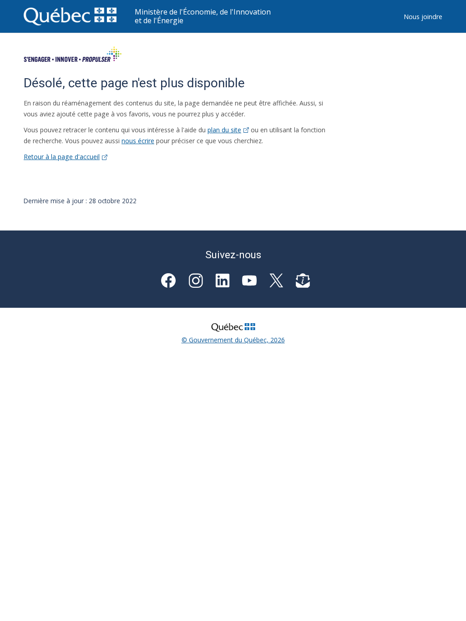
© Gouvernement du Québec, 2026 (233, 340)
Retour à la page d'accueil (62, 156)
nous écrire (138, 140)
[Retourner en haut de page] (446, 601)
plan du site (224, 129)
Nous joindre (423, 16)
